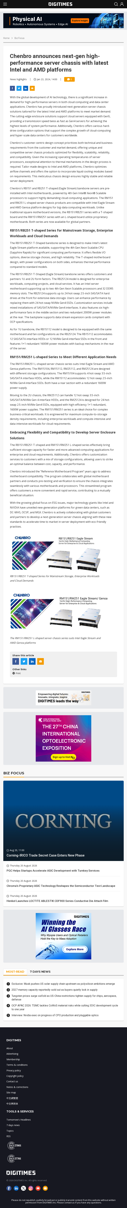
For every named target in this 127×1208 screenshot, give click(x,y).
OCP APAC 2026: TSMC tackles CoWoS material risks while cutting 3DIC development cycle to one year (65, 1007)
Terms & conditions (17, 1064)
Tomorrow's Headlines (18, 1119)
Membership (13, 1059)
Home (6, 38)
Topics (10, 1130)
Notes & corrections (17, 1087)
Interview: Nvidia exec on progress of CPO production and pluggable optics (55, 1015)
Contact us (12, 1081)
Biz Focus (19, 38)
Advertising (12, 1053)
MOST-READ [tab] (15, 971)
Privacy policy (13, 1070)
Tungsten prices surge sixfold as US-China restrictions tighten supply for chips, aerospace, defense (64, 997)
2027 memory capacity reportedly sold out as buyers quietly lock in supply (55, 989)
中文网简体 (12, 1103)
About (9, 1048)
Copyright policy (14, 1075)
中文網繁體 (12, 1098)
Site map (11, 1092)
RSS (8, 1136)
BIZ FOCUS (13, 773)
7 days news (13, 1125)
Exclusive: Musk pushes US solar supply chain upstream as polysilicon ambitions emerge (63, 983)
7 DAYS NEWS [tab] (40, 971)
